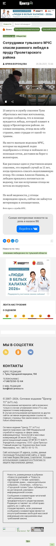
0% (7, 316)
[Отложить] (6, 101)
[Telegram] (16, 241)
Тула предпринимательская (27, 29)
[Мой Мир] (12, 241)
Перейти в (25, 229)
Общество (21, 36)
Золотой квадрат (23, 24)
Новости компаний (17, 477)
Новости (7, 24)
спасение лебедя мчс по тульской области (25, 253)
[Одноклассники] (8, 241)
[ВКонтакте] (4, 241)
